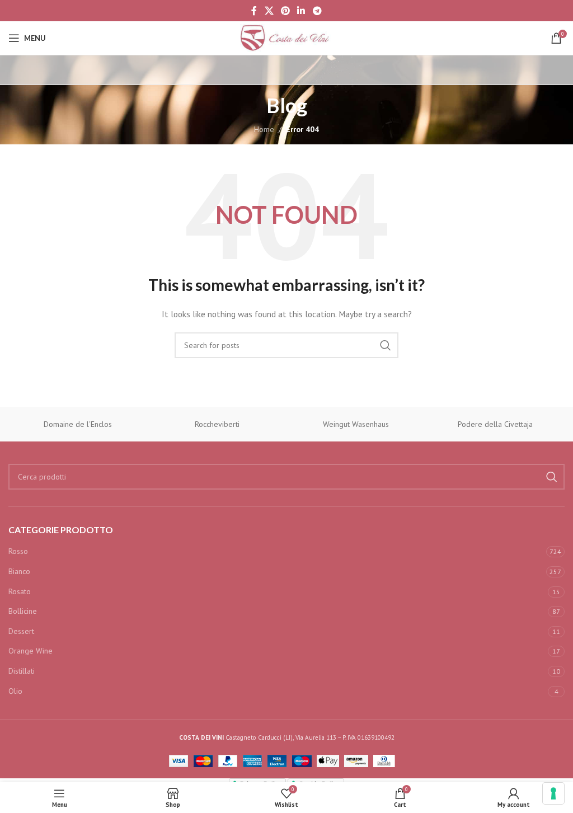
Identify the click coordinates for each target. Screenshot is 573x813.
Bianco (19, 571)
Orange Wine (30, 651)
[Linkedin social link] (301, 10)
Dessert (21, 631)
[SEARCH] (385, 345)
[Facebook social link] (254, 10)
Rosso (18, 551)
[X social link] (269, 10)
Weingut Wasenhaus (356, 424)
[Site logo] (286, 37)
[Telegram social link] (317, 10)
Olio (15, 691)
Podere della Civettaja (495, 424)
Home (264, 129)
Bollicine (22, 611)
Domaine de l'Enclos (78, 424)
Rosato (19, 591)
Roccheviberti (217, 424)
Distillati (21, 671)
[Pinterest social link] (285, 10)
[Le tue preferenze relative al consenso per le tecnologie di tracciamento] (553, 793)
